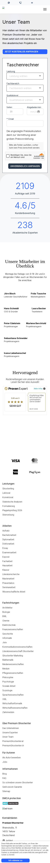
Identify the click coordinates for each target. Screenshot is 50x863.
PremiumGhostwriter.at (12, 741)
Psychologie (8, 681)
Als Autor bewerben (11, 757)
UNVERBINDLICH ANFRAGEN (25, 166)
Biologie (6, 612)
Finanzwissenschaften (12, 629)
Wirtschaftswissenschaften (14, 708)
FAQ (4, 778)
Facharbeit (7, 561)
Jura (4, 642)
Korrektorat (7, 497)
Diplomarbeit (8, 539)
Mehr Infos (38, 388)
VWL (4, 699)
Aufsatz (5, 530)
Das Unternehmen (10, 728)
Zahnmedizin (8, 712)
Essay (5, 548)
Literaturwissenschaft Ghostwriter (18, 651)
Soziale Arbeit (8, 686)
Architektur (7, 607)
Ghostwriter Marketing (12, 655)
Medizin (5, 668)
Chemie (5, 620)
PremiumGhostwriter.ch (13, 745)
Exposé (5, 557)
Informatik (7, 638)
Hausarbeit (7, 565)
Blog (4, 774)
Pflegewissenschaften (12, 673)
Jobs (4, 762)
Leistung (11, 71)
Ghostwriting (8, 488)
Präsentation (8, 583)
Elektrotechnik (9, 625)
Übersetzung (8, 514)
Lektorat (6, 493)
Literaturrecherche (10, 574)
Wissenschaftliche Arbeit (13, 591)
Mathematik (7, 660)
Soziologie (7, 690)
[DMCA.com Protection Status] (10, 803)
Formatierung (8, 506)
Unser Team (7, 737)
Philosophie (7, 677)
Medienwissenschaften (13, 664)
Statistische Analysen (12, 501)
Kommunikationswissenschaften (17, 647)
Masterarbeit (8, 578)
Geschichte (7, 634)
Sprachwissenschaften (13, 695)
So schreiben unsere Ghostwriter (17, 782)
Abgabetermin (34, 107)
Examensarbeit (9, 552)
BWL (4, 616)
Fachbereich (13, 83)
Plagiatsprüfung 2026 (12, 510)
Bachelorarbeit (9, 535)
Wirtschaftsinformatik (12, 703)
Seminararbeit (8, 587)
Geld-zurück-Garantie (12, 787)
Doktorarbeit (8, 543)
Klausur (5, 570)
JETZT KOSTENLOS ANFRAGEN (21, 51)
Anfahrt (9, 840)
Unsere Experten (10, 732)
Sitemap (6, 791)
